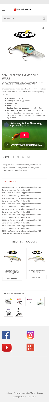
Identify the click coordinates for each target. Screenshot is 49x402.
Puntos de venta (37, 393)
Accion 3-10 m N (28, 167)
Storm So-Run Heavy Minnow (36, 271)
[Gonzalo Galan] (22, 9)
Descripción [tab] (10, 181)
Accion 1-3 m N (15, 167)
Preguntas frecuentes (22, 393)
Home (4, 82)
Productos (9, 18)
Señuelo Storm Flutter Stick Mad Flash (12, 272)
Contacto (8, 393)
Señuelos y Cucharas (15, 82)
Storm (25, 170)
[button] (43, 28)
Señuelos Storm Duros (33, 82)
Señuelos (18, 170)
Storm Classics (7, 84)
